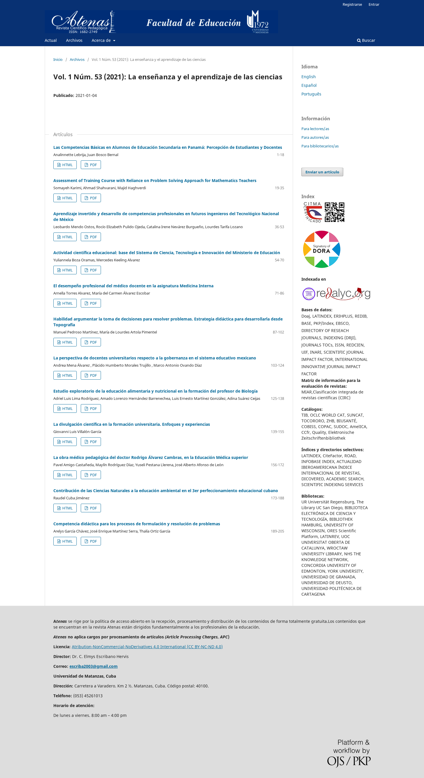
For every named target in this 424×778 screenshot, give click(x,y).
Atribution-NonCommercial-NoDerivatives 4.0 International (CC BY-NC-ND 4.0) (147, 646)
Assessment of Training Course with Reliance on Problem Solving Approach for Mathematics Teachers (154, 180)
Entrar (374, 4)
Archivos (74, 40)
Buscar (368, 40)
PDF (93, 164)
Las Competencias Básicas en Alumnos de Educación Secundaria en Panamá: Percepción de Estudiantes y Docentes (167, 147)
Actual (51, 40)
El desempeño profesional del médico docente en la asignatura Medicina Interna (133, 285)
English (308, 76)
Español (309, 85)
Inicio (58, 59)
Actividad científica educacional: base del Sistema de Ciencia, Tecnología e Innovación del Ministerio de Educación (166, 252)
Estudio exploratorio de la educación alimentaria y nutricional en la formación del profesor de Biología (155, 391)
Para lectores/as (315, 128)
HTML (67, 164)
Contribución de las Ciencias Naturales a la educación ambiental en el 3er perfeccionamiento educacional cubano (165, 490)
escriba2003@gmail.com (94, 666)
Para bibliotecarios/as (320, 146)
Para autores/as (315, 137)
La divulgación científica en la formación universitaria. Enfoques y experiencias (131, 424)
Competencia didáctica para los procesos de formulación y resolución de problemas (136, 523)
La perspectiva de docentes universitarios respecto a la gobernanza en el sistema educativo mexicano (154, 358)
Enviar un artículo (322, 172)
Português (311, 94)
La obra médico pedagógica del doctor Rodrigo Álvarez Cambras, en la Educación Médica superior (150, 457)
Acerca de (102, 40)
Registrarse (352, 4)
